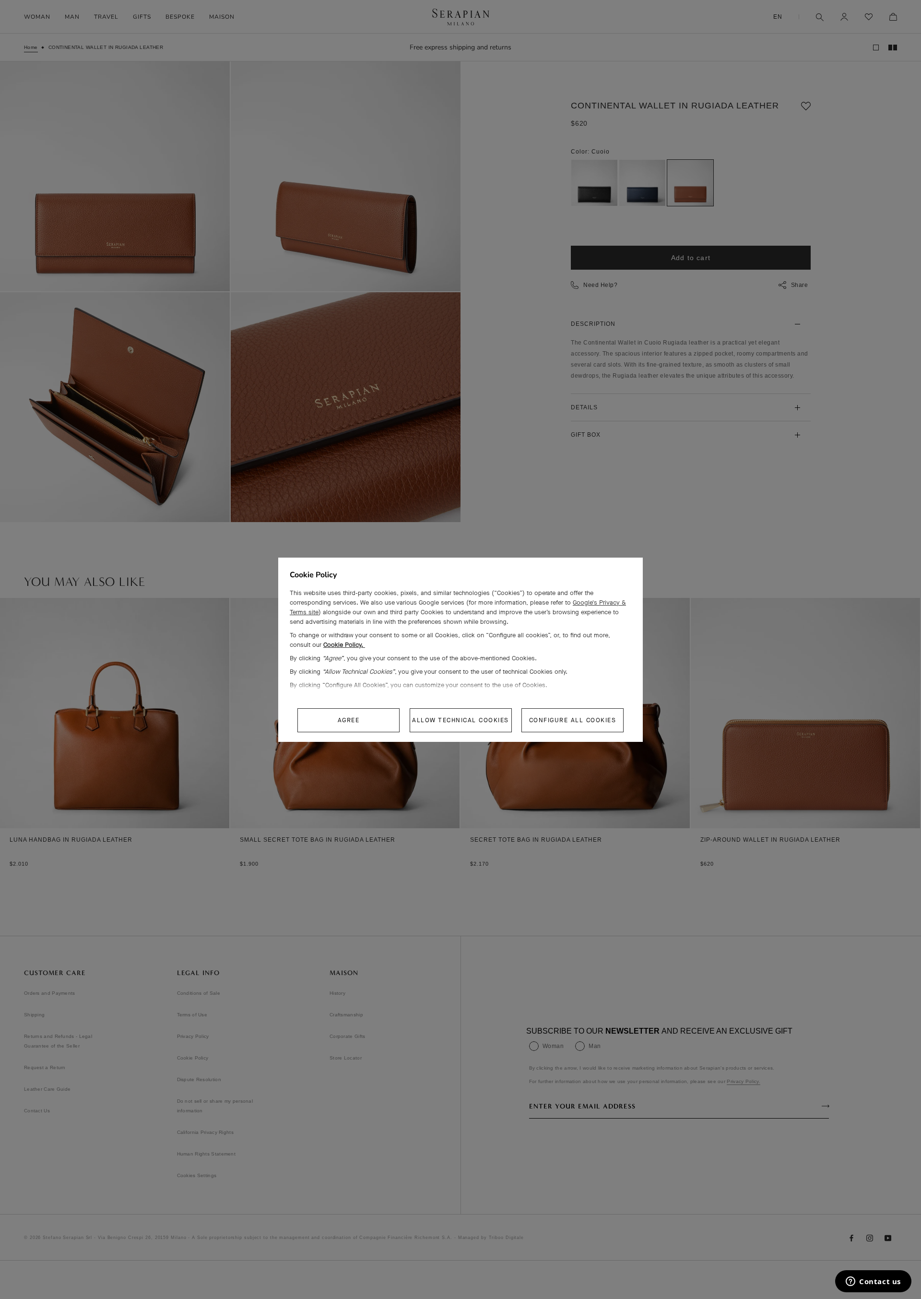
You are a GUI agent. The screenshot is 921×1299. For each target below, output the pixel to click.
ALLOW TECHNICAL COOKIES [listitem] (460, 720)
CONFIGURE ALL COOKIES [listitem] (572, 720)
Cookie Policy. (344, 645)
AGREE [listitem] (349, 720)
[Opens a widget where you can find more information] (873, 1282)
